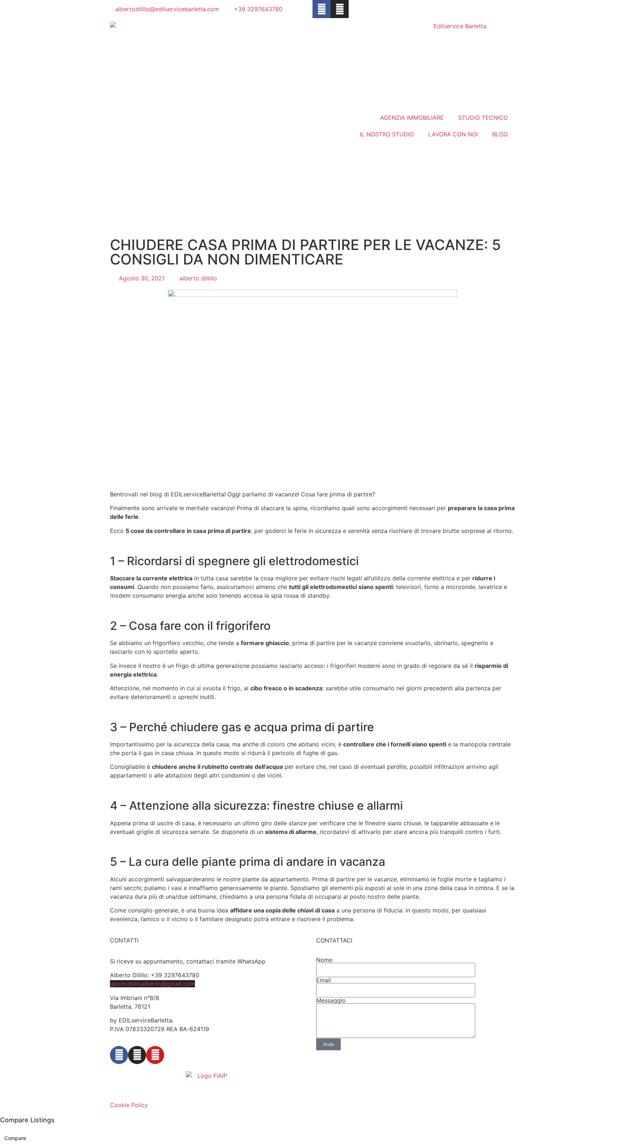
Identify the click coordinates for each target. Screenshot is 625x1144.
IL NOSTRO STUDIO (387, 134)
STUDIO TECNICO (483, 117)
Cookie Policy (129, 1105)
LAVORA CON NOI (453, 134)
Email (323, 980)
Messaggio (331, 1000)
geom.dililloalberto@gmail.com (152, 983)
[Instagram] (340, 9)
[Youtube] (155, 1055)
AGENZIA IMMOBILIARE (412, 117)
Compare (15, 1138)
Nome (324, 960)
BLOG (500, 134)
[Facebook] (321, 9)
